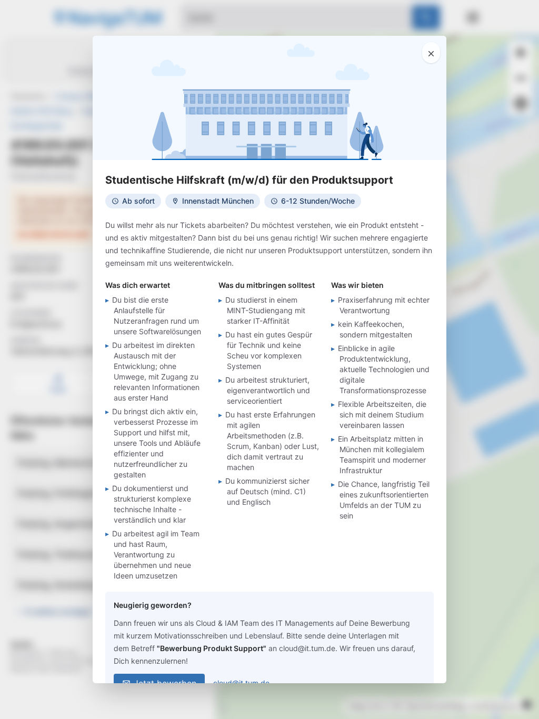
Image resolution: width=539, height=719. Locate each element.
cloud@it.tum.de (241, 682)
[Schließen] (431, 52)
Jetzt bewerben (165, 683)
